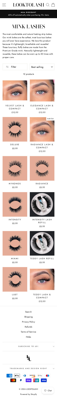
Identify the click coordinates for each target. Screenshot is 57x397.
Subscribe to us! (28, 346)
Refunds (28, 326)
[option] (28, 14)
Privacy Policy (28, 321)
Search (28, 311)
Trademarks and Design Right (28, 368)
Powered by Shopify (28, 394)
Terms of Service (28, 331)
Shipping (28, 316)
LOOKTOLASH (28, 5)
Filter (13, 67)
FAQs (28, 336)
